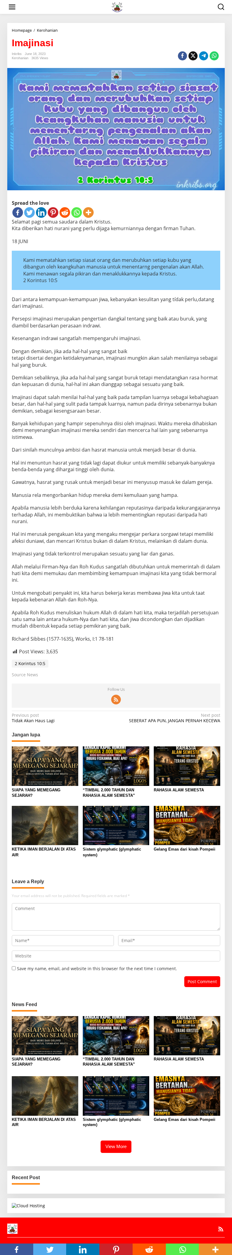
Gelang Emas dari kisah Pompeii (184, 849)
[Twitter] (29, 212)
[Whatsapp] (214, 55)
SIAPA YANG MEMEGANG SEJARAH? (36, 793)
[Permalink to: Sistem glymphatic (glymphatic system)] (116, 825)
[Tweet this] (193, 55)
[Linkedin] (41, 212)
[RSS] (116, 699)
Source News (25, 674)
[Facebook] (17, 212)
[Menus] (12, 7)
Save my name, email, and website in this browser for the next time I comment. (97, 968)
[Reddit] (65, 212)
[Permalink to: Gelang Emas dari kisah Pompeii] (187, 825)
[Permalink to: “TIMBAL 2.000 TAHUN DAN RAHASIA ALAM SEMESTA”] (116, 765)
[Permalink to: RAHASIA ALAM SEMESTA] (187, 765)
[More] (88, 212)
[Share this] (182, 55)
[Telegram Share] (203, 55)
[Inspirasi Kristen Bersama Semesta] (117, 6)
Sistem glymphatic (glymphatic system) (112, 852)
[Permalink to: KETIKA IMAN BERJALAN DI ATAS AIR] (45, 825)
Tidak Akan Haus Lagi (33, 718)
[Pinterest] (53, 212)
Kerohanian (20, 58)
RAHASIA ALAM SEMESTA (179, 790)
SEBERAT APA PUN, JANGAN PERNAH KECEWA (174, 718)
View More (116, 1146)
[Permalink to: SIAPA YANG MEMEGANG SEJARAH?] (45, 765)
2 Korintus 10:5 (30, 663)
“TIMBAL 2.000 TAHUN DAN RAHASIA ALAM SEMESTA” (109, 793)
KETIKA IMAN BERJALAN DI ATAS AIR (44, 852)
